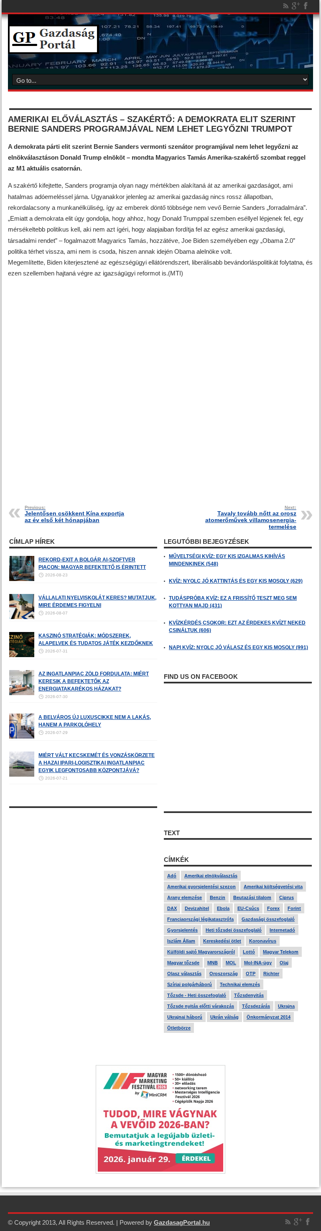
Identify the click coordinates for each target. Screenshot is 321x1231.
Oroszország (223, 973)
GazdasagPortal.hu (182, 1222)
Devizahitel (197, 908)
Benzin (217, 897)
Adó (171, 875)
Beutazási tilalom (252, 897)
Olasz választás (184, 973)
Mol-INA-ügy (258, 962)
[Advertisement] (160, 385)
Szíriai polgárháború (189, 984)
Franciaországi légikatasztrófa (200, 919)
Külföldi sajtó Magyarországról (201, 951)
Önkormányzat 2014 (268, 1016)
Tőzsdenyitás (249, 995)
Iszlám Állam (181, 940)
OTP (250, 973)
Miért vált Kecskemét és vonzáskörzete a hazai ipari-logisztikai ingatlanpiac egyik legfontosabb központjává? (96, 762)
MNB (212, 962)
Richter (271, 973)
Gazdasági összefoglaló (268, 919)
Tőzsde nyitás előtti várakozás (200, 1006)
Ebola (223, 908)
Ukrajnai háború (184, 1016)
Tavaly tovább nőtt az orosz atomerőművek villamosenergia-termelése (250, 517)
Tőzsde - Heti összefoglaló (196, 995)
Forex (273, 908)
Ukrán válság (224, 1016)
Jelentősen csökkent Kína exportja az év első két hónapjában (74, 514)
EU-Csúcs (248, 908)
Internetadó (282, 930)
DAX (172, 908)
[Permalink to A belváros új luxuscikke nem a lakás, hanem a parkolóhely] (21, 737)
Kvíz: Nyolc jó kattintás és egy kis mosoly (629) (236, 581)
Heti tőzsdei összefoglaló (234, 930)
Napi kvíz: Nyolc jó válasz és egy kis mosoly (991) (238, 647)
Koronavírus (262, 940)
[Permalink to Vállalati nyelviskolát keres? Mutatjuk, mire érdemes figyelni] (21, 617)
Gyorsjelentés (182, 930)
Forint (294, 908)
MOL (231, 962)
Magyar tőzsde (183, 962)
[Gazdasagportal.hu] (53, 48)
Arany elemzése (184, 897)
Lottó (249, 951)
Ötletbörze (179, 1027)
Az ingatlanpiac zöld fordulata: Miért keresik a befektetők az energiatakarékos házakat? (93, 681)
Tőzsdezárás (256, 1006)
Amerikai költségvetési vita (273, 886)
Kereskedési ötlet (222, 940)
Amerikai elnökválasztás (210, 875)
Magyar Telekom (280, 951)
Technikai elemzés (240, 984)
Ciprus (286, 897)
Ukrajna (286, 1006)
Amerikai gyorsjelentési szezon (201, 886)
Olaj (284, 962)
